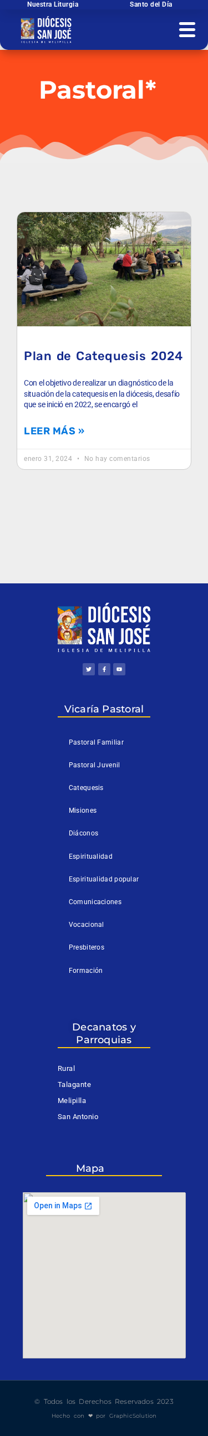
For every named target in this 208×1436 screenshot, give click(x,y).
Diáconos (83, 833)
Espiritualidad (91, 856)
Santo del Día (151, 4)
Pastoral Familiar (96, 742)
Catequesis (86, 788)
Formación (86, 971)
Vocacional (86, 925)
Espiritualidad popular (104, 879)
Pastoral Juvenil (94, 765)
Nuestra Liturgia (52, 4)
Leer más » (54, 431)
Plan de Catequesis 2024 (103, 355)
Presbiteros (86, 947)
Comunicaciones (95, 902)
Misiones (83, 810)
